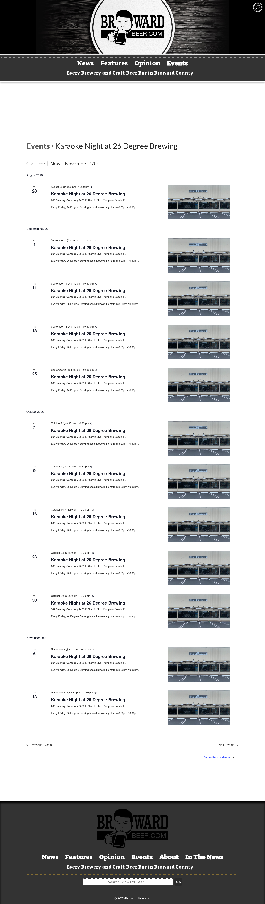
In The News (204, 857)
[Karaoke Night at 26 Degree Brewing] (199, 202)
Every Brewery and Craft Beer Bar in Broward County (130, 73)
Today (42, 163)
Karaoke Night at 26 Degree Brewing (88, 194)
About (169, 857)
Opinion (147, 63)
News (85, 63)
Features (114, 63)
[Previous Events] (27, 163)
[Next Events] (32, 163)
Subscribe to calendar (217, 757)
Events (177, 63)
